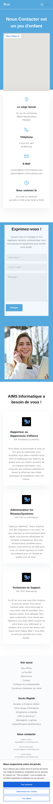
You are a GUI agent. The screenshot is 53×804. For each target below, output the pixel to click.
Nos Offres (26, 668)
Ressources (26, 676)
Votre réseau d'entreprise (26, 708)
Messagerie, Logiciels (26, 720)
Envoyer (14, 307)
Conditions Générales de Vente (26, 688)
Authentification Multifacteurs (26, 724)
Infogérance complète (26, 712)
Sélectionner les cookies (26, 791)
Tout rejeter (26, 798)
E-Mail (26, 163)
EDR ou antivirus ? (26, 716)
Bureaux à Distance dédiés (26, 704)
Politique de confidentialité (26, 684)
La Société (26, 672)
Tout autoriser (26, 784)
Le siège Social (26, 107)
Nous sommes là (26, 190)
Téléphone (26, 137)
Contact (26, 680)
